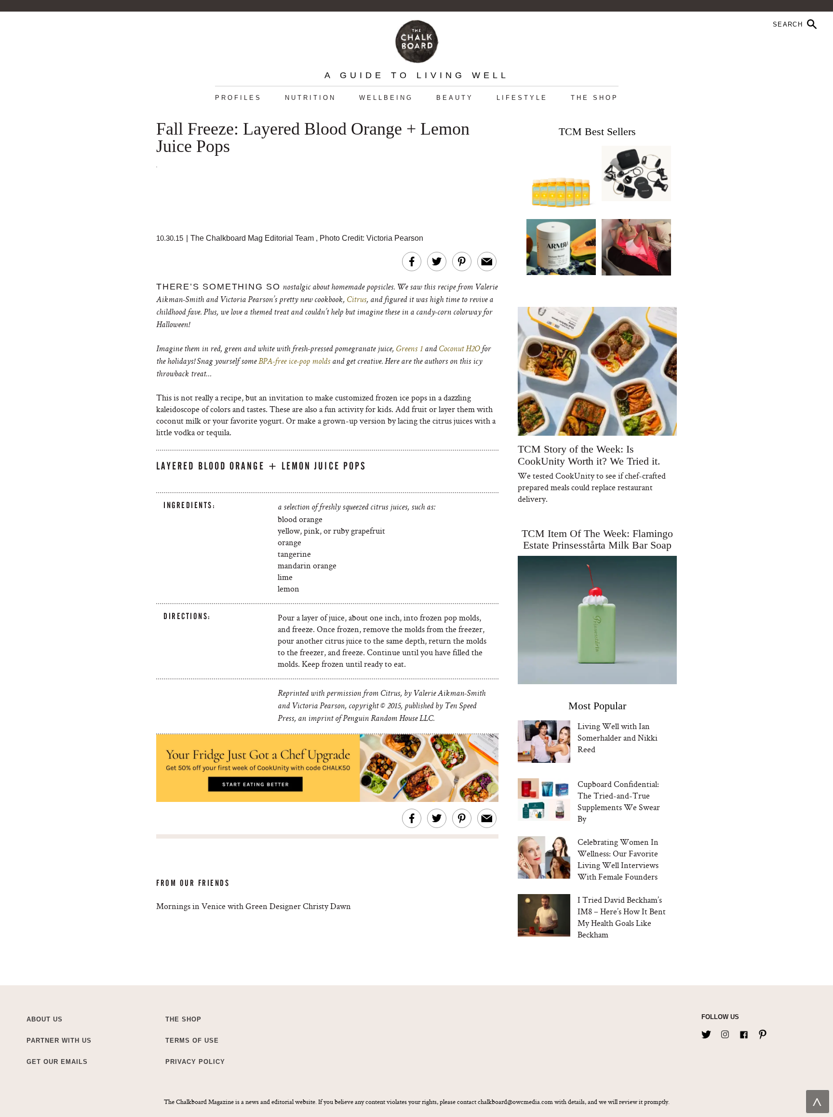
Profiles (238, 97)
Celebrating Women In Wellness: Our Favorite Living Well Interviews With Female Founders (618, 859)
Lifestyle (522, 97)
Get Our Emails (57, 1061)
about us (45, 1019)
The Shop (594, 97)
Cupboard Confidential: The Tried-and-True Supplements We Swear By (619, 801)
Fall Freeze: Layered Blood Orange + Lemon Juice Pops (313, 138)
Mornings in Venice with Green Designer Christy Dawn (253, 905)
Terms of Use (192, 1040)
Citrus (356, 300)
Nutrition (310, 97)
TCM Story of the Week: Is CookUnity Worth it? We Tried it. (589, 455)
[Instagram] (725, 1032)
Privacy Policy (195, 1061)
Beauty (454, 97)
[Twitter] (706, 1032)
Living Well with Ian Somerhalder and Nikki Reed (618, 737)
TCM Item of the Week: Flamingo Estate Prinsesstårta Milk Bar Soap (597, 539)
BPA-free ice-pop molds (294, 362)
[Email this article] (487, 261)
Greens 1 (409, 349)
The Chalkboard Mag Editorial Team (253, 238)
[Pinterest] (762, 1032)
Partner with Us (59, 1040)
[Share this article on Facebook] (411, 261)
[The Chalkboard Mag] (417, 39)
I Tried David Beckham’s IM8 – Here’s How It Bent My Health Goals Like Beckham (622, 917)
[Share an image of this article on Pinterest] (462, 261)
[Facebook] (744, 1032)
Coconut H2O (459, 349)
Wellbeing (386, 97)
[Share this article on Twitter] (437, 261)
